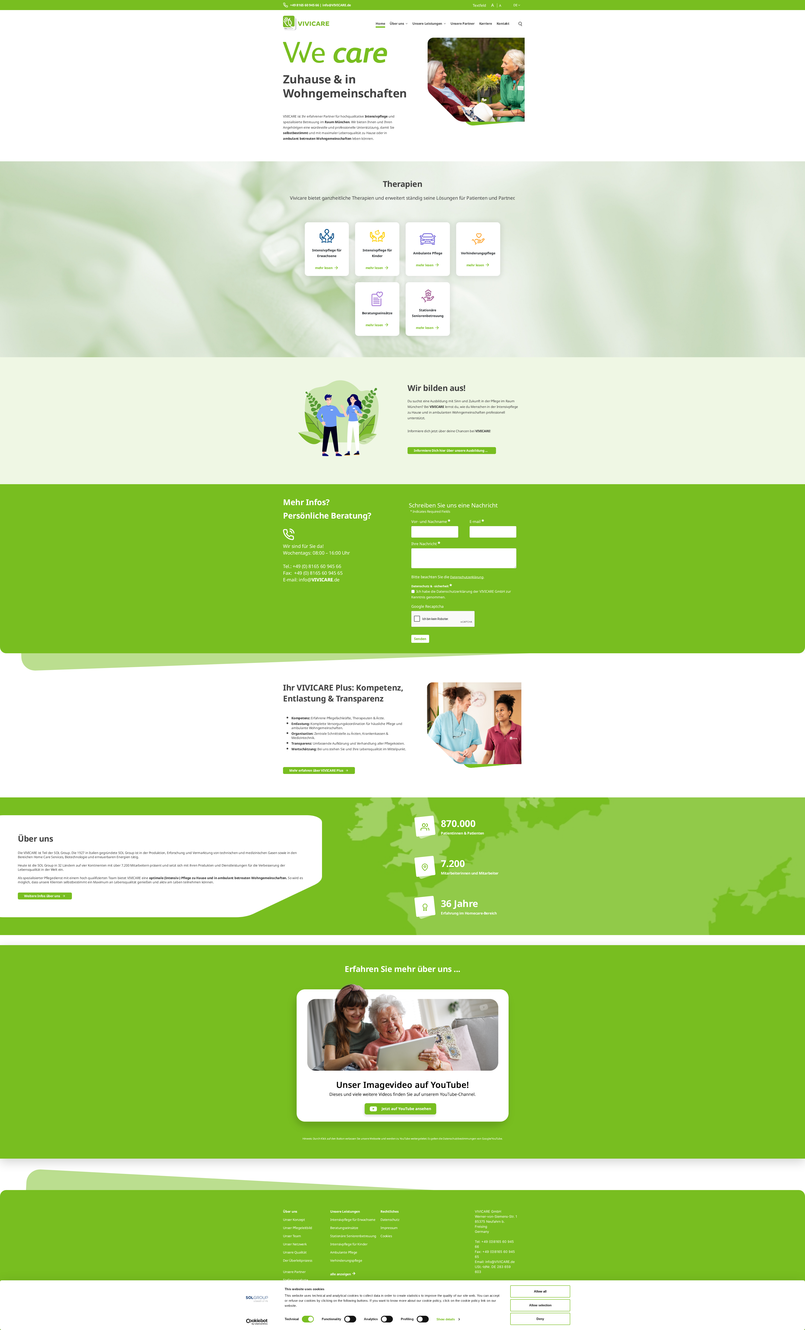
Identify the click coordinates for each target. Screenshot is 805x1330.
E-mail (475, 521)
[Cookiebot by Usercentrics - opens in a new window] (257, 1322)
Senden (420, 639)
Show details (445, 1319)
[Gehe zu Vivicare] (306, 23)
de (515, 5)
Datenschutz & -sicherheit (430, 586)
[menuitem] (327, 268)
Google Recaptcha (427, 606)
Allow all (540, 1291)
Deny (540, 1319)
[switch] (350, 1319)
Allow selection (540, 1305)
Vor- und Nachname (429, 521)
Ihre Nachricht (424, 543)
